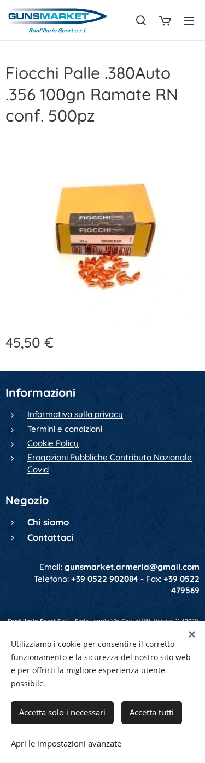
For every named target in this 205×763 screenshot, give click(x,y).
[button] (141, 20)
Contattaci (50, 537)
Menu (189, 20)
